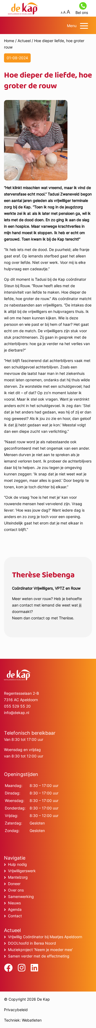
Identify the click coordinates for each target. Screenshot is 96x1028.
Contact (15, 916)
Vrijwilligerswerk (22, 870)
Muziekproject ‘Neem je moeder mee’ (40, 949)
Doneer (14, 883)
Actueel (24, 40)
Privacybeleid (16, 1009)
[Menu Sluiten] (84, 25)
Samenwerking (21, 896)
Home (9, 40)
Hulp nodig (17, 864)
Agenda (15, 909)
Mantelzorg (18, 877)
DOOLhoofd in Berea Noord (32, 943)
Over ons (16, 890)
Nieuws (14, 903)
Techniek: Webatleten (23, 1020)
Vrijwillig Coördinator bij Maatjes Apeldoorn (45, 936)
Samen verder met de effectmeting (38, 956)
